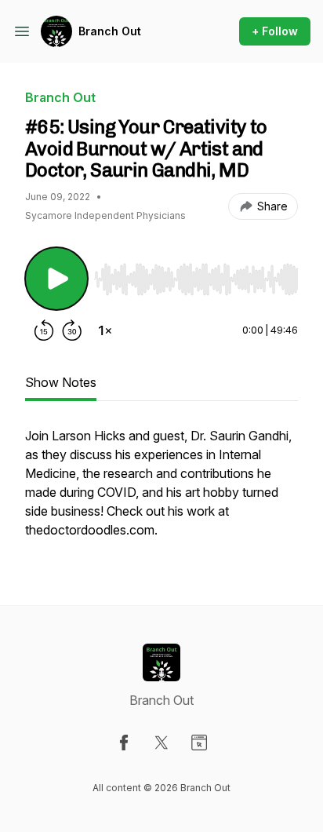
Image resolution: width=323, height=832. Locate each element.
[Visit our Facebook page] (124, 742)
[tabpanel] (161, 490)
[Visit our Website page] (199, 742)
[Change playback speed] (105, 330)
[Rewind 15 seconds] (44, 330)
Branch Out (109, 31)
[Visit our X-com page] (161, 742)
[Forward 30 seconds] (72, 330)
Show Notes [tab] (60, 382)
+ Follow (275, 31)
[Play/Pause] (56, 278)
